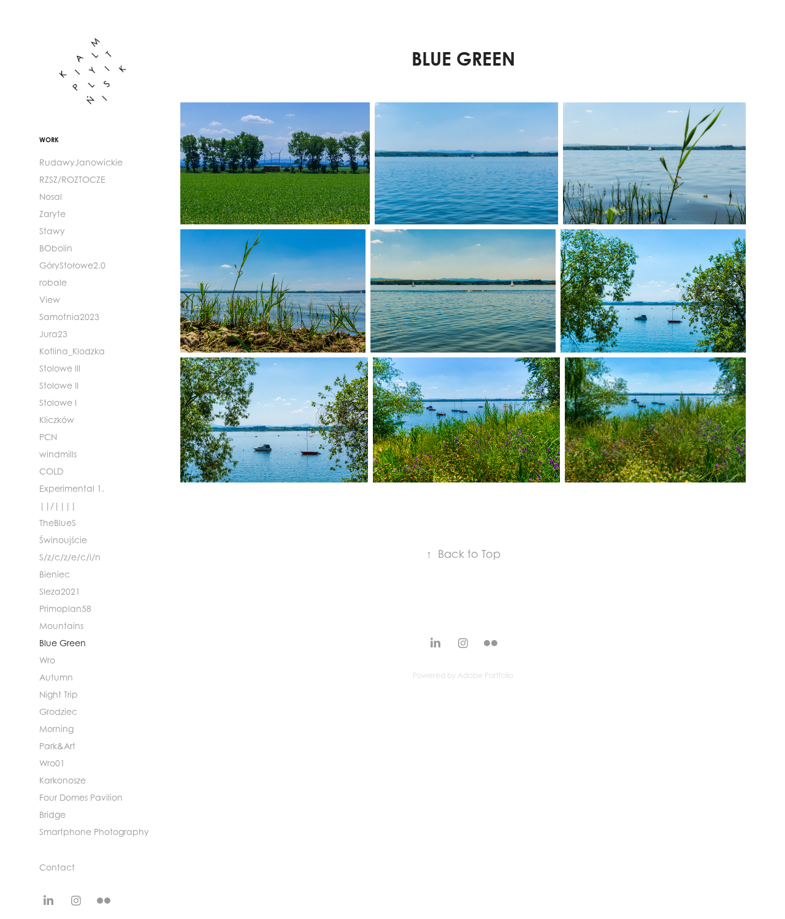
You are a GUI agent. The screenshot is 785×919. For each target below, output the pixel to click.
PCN (48, 437)
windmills (58, 454)
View (49, 299)
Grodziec (58, 711)
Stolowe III (59, 368)
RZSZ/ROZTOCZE (72, 179)
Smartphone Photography (94, 831)
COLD (51, 471)
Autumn (56, 677)
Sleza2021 (59, 591)
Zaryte (52, 213)
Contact (57, 867)
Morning (56, 728)
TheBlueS (57, 522)
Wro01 (52, 763)
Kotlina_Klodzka (72, 351)
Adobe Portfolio (485, 675)
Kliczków (56, 419)
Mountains (61, 625)
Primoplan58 (65, 608)
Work (49, 139)
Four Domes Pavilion (81, 797)
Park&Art (57, 746)
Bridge (52, 814)
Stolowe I (58, 402)
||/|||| (57, 505)
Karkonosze (62, 780)
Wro (47, 660)
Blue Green (62, 643)
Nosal (50, 196)
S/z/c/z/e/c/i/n (70, 557)
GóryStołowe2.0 (72, 265)
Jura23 (53, 334)
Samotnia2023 (69, 316)
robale (53, 282)
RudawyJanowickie (81, 162)
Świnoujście (63, 540)
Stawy (52, 231)
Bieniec (54, 574)
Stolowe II (58, 385)
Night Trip (58, 694)
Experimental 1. (71, 488)
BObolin (55, 248)
